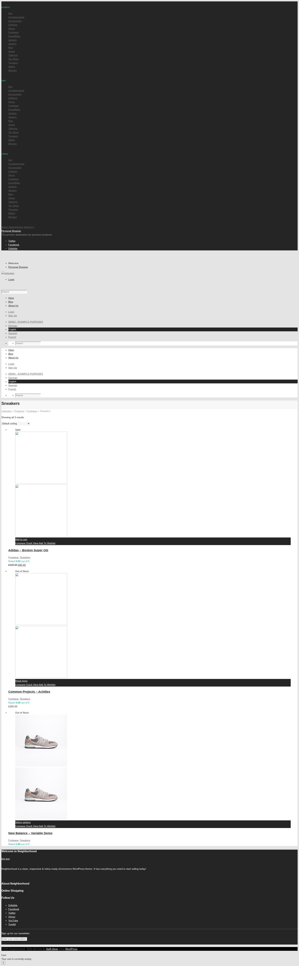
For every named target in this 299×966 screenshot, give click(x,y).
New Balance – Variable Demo (30, 833)
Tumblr (12, 924)
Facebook (13, 244)
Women (12, 70)
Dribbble (12, 248)
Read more (21, 680)
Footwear (13, 32)
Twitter (12, 241)
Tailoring (12, 55)
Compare (20, 543)
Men (10, 47)
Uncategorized (16, 17)
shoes (11, 51)
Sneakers (25, 557)
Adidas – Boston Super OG (28, 550)
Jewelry (12, 43)
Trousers (13, 62)
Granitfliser (14, 36)
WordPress (71, 948)
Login (11, 279)
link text (5, 858)
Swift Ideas (52, 948)
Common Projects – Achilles (29, 691)
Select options (23, 822)
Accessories (14, 21)
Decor (11, 28)
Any (10, 13)
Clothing (12, 24)
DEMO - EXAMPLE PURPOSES (25, 321)
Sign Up (12, 315)
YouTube (13, 920)
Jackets (12, 40)
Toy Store (13, 59)
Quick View (32, 543)
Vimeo (11, 916)
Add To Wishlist (47, 543)
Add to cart (21, 539)
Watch (11, 66)
